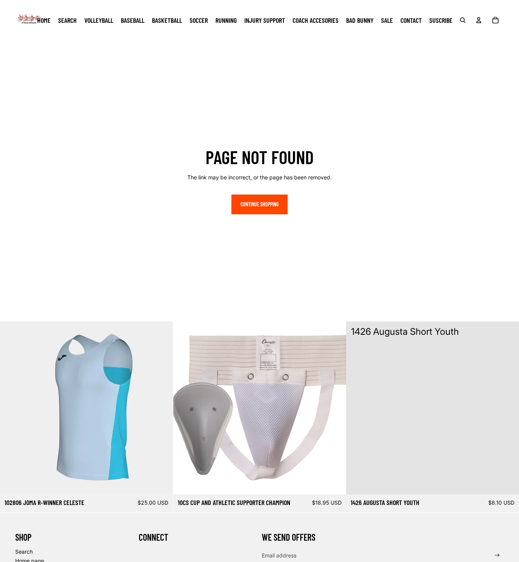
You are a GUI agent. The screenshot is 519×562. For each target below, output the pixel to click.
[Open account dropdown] (478, 20)
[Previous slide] (11, 407)
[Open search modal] (462, 20)
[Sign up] (497, 555)
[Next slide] (161, 407)
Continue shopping (259, 204)
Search (24, 551)
